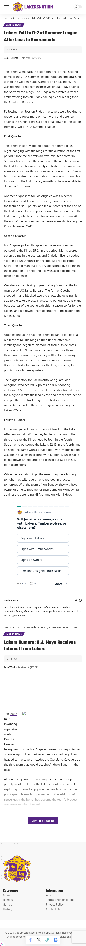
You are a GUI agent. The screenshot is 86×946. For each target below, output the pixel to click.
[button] (7, 6)
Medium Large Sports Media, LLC (32, 932)
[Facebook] (76, 600)
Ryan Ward (9, 667)
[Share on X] (39, 940)
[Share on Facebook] (30, 940)
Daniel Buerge (11, 57)
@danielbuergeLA (21, 615)
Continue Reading (43, 820)
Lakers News (14, 25)
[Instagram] (80, 600)
